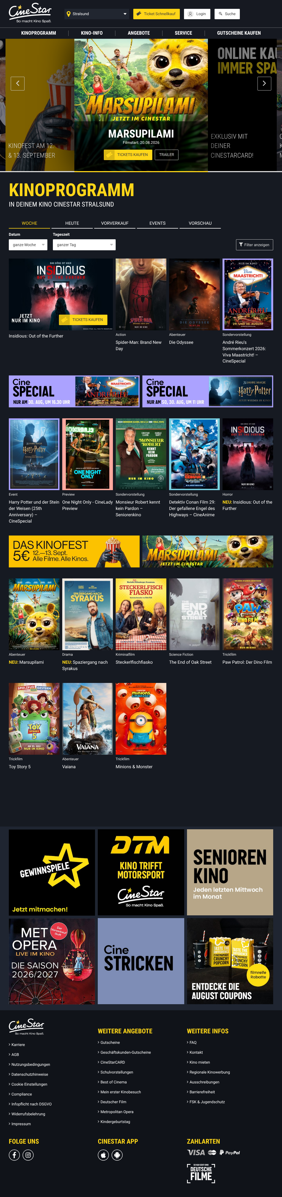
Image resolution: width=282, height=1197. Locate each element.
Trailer (166, 155)
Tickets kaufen (132, 155)
